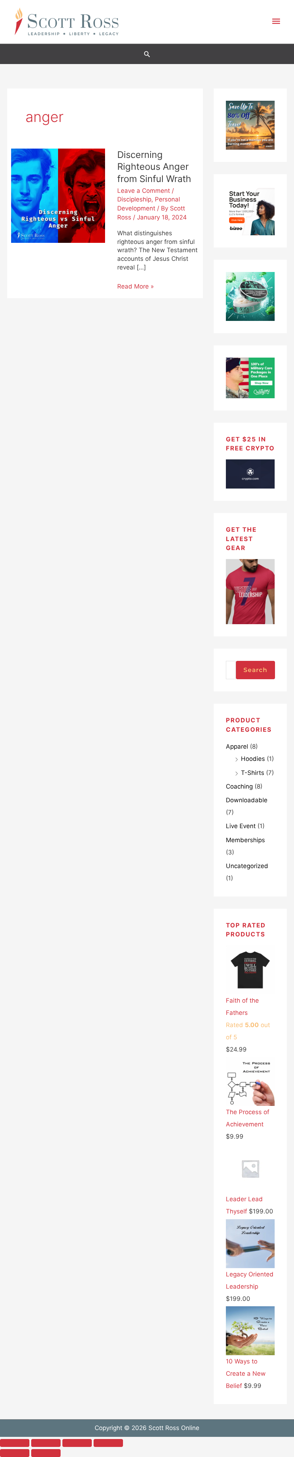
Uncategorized (247, 866)
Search (255, 669)
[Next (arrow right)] (46, 1453)
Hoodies (253, 758)
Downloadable (246, 800)
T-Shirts (252, 772)
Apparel (237, 746)
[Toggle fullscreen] (46, 1443)
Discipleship (134, 199)
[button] (147, 54)
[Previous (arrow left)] (14, 1453)
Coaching (239, 786)
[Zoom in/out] (14, 1443)
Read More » (135, 286)
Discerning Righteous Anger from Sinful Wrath (154, 166)
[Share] (77, 1443)
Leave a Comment (143, 190)
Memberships (245, 840)
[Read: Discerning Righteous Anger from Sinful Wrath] (58, 195)
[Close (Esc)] (108, 1443)
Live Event (241, 826)
